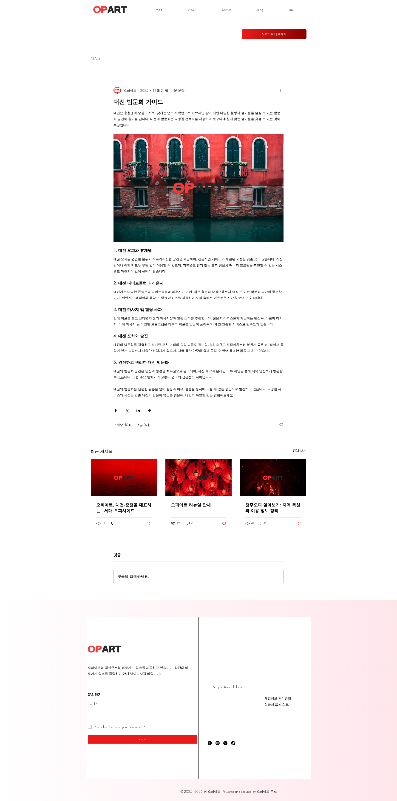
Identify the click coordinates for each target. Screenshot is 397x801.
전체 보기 (299, 450)
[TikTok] (233, 743)
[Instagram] (217, 743)
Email (93, 704)
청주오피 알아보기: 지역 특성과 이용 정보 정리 (272, 507)
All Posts (96, 59)
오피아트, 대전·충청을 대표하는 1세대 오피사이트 (123, 507)
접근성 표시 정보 (276, 704)
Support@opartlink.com (228, 687)
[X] (225, 743)
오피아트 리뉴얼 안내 (191, 504)
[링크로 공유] (149, 410)
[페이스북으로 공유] (115, 410)
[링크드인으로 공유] (138, 410)
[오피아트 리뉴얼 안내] (198, 477)
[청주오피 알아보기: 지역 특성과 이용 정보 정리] (273, 477)
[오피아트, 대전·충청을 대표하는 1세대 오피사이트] (124, 477)
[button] (227, 10)
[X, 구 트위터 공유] (127, 410)
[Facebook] (209, 743)
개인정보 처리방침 (277, 698)
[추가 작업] (281, 90)
